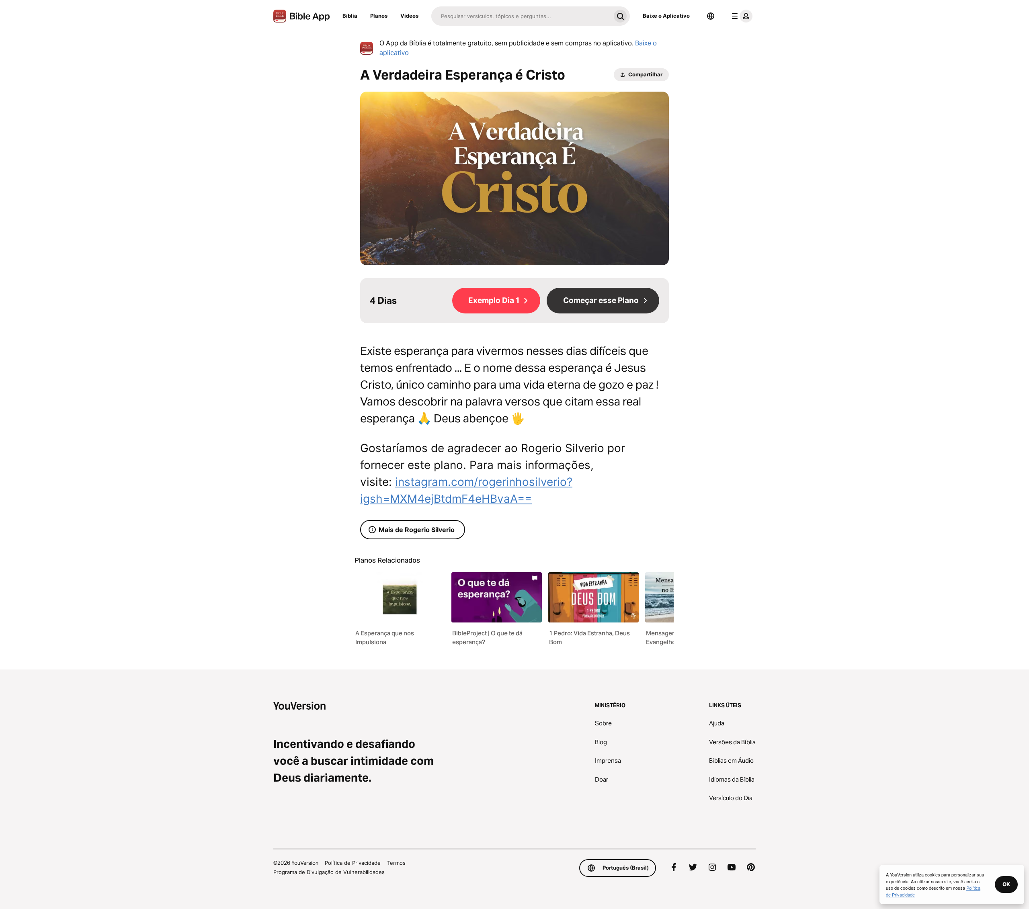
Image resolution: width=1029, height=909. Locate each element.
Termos (396, 863)
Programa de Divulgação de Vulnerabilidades (329, 872)
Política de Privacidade (353, 863)
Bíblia (349, 15)
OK (1006, 884)
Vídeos (409, 15)
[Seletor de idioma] (711, 16)
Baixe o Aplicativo (666, 15)
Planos (378, 15)
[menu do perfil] (740, 16)
